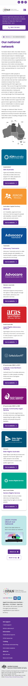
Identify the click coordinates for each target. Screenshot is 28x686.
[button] (25, 10)
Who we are (6, 654)
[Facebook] (15, 598)
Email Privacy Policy (18, 677)
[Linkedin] (19, 598)
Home (4, 37)
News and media (7, 658)
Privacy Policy (8, 677)
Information (6, 632)
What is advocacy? (8, 628)
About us (8, 37)
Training (5, 641)
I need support (7, 625)
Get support (6, 622)
